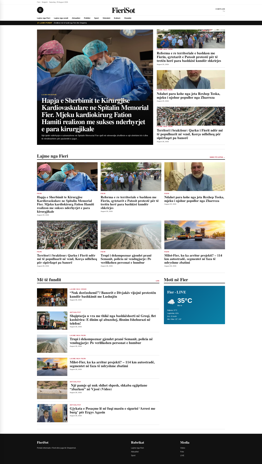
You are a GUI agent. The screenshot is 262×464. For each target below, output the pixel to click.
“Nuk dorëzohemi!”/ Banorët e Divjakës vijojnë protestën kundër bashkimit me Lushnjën (113, 294)
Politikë (87, 18)
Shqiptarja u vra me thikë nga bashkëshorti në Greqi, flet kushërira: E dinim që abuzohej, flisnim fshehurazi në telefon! (113, 319)
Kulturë (117, 18)
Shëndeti (106, 18)
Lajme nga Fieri (43, 18)
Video (182, 448)
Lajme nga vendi (61, 18)
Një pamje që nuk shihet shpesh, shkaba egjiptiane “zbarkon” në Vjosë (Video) (108, 387)
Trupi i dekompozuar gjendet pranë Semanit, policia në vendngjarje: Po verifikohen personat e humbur (111, 340)
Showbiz (127, 18)
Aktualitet (76, 18)
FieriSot (123, 10)
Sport (96, 18)
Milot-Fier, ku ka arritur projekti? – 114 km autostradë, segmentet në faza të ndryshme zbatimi (112, 363)
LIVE (182, 455)
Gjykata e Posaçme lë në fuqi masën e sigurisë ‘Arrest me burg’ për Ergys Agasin (112, 410)
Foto (182, 452)
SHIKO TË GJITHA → (217, 157)
